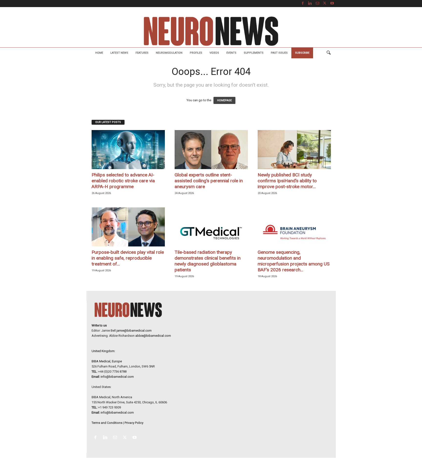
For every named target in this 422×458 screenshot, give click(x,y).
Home (99, 52)
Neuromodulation (169, 52)
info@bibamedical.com (117, 376)
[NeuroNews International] (211, 30)
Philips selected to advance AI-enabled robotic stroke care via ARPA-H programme (123, 180)
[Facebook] (303, 3)
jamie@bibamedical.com (134, 330)
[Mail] (317, 3)
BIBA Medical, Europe (107, 361)
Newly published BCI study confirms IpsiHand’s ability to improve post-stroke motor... (287, 180)
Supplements (254, 52)
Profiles (196, 52)
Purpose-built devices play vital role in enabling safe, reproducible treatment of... (128, 258)
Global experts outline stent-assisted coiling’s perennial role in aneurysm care (209, 180)
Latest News (119, 52)
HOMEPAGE (224, 100)
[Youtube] (332, 3)
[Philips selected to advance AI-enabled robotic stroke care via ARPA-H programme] (128, 149)
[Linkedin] (310, 3)
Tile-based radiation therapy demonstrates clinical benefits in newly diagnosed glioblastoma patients (208, 261)
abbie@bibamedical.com (153, 335)
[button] (328, 53)
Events (231, 52)
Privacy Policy (134, 423)
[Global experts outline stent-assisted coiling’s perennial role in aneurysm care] (211, 149)
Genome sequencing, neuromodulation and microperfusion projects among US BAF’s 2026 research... (293, 261)
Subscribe (302, 52)
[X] (325, 3)
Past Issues (279, 52)
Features (142, 52)
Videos (214, 52)
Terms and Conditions (107, 423)
